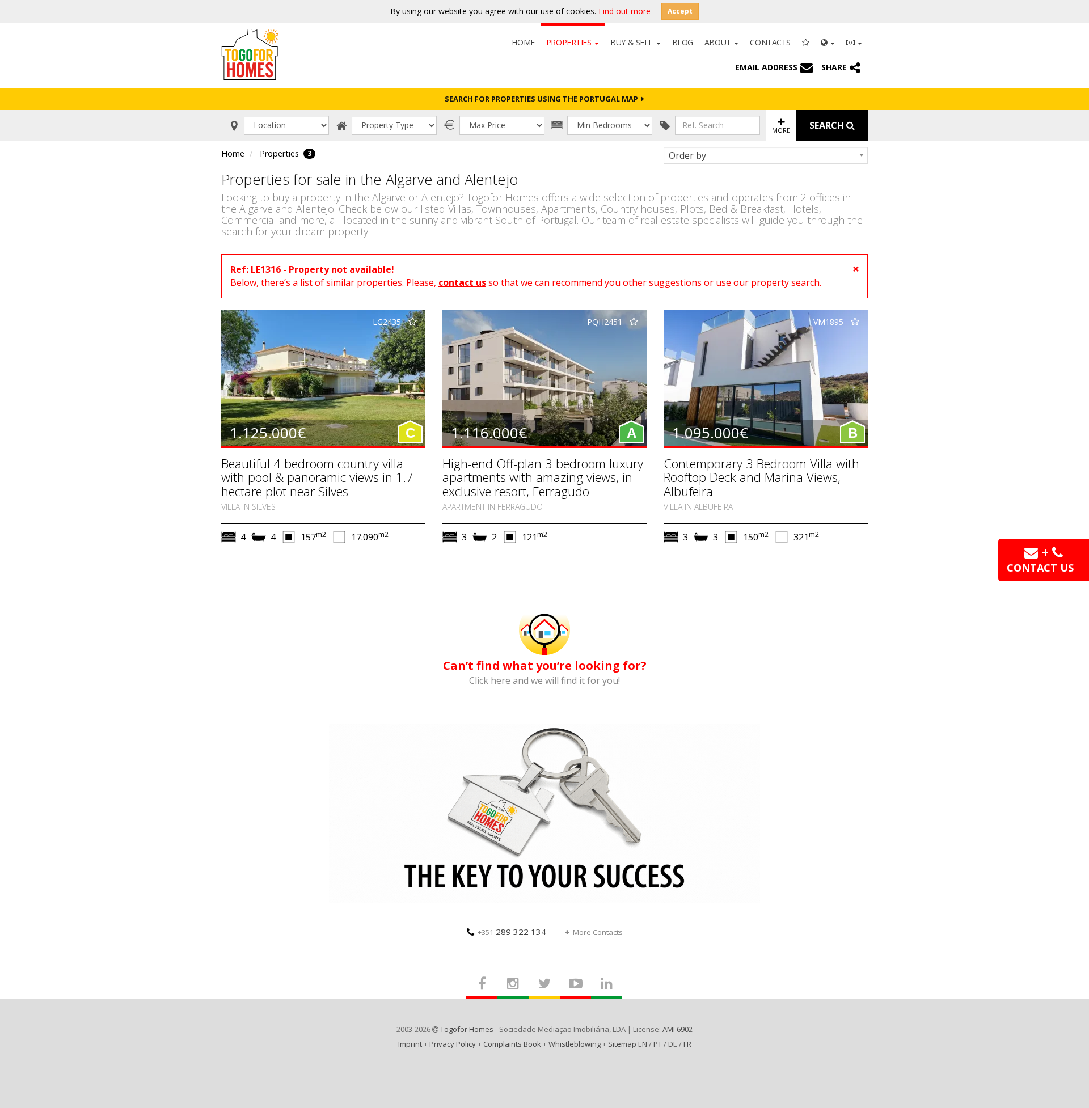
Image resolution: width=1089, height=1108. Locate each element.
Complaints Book (512, 1044)
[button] (828, 41)
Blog (682, 42)
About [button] (718, 42)
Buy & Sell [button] (632, 42)
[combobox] (766, 155)
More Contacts (598, 932)
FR (687, 1044)
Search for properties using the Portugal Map (543, 99)
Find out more (624, 11)
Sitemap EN (627, 1044)
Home (523, 42)
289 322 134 (512, 931)
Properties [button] (569, 42)
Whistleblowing (574, 1044)
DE (672, 1044)
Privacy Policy (452, 1044)
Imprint (410, 1044)
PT (657, 1044)
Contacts (770, 42)
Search (827, 125)
